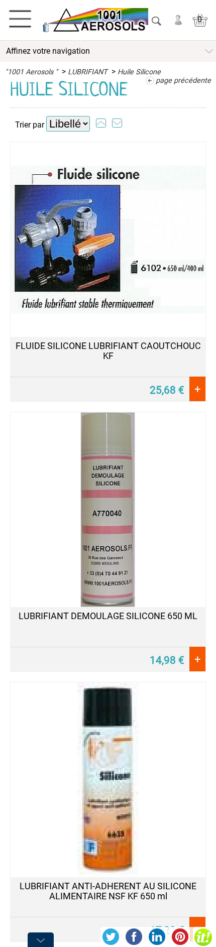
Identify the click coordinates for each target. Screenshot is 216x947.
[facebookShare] (134, 937)
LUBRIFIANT (87, 72)
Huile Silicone (139, 72)
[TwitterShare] (110, 937)
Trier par (29, 125)
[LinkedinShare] (157, 937)
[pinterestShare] (180, 937)
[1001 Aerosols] (94, 20)
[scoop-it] (203, 937)
